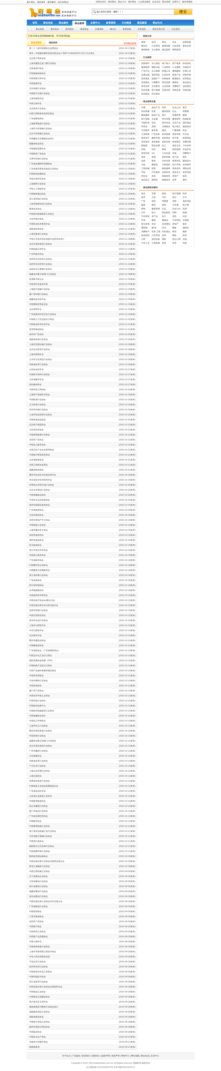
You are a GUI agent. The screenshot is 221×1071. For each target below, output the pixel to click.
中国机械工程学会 (37, 249)
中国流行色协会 (36, 841)
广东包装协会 (35, 580)
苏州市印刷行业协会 (38, 409)
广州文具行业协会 (37, 766)
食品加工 (145, 180)
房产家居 (176, 63)
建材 (185, 231)
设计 (154, 212)
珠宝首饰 (145, 224)
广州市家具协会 (36, 254)
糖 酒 (154, 228)
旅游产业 (176, 75)
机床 (154, 111)
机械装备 (187, 119)
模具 (185, 157)
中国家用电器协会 (37, 801)
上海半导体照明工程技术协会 (42, 951)
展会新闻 (166, 2)
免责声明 (115, 1056)
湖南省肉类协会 (36, 229)
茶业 (154, 122)
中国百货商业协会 (37, 615)
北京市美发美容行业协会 (40, 244)
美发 (143, 157)
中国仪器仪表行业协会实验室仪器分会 (46, 861)
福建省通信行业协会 (38, 891)
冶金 (143, 164)
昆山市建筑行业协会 (38, 806)
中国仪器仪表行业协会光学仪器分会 (45, 901)
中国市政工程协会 (37, 389)
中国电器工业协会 (37, 525)
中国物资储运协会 (37, 194)
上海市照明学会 (36, 354)
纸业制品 (145, 94)
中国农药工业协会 (37, 931)
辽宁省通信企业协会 (38, 876)
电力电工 (176, 126)
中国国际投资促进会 (38, 304)
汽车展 (175, 205)
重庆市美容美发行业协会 (40, 731)
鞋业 (185, 130)
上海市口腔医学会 (37, 625)
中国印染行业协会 (37, 700)
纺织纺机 (187, 63)
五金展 (155, 119)
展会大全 (122, 2)
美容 (154, 176)
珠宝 (164, 115)
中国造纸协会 (35, 685)
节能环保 (145, 122)
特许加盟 (166, 119)
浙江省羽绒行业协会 (38, 199)
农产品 (175, 157)
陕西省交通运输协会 (38, 856)
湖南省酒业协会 (36, 1017)
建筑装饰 (166, 111)
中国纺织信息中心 (37, 705)
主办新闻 (156, 49)
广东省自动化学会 (37, 791)
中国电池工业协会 (37, 992)
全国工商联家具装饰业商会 (41, 113)
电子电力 (166, 63)
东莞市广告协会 (36, 440)
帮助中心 (125, 1056)
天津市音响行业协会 (38, 158)
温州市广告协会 (36, 334)
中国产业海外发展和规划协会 (42, 670)
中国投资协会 (35, 911)
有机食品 (166, 231)
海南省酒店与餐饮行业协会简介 (43, 1007)
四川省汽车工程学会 (38, 1002)
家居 (164, 243)
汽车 (164, 197)
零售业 (144, 126)
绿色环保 (187, 75)
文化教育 (156, 86)
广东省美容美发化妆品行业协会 (43, 169)
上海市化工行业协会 (38, 726)
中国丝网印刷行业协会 (39, 851)
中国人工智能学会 (37, 189)
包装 (143, 161)
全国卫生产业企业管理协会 (41, 450)
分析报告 (176, 46)
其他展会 (145, 82)
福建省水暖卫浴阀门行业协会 (42, 274)
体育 (174, 243)
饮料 (164, 107)
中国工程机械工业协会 (39, 871)
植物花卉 (166, 180)
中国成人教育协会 (37, 555)
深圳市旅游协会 (36, 535)
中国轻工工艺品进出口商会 (41, 319)
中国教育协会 (35, 821)
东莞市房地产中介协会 (39, 520)
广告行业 (145, 71)
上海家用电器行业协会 (39, 123)
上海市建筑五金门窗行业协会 (42, 63)
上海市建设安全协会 (38, 530)
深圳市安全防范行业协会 (40, 259)
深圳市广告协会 (36, 921)
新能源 (144, 145)
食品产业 (156, 107)
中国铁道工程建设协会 (39, 997)
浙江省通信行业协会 (38, 886)
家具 (185, 107)
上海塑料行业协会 (37, 184)
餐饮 (174, 235)
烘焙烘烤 (176, 149)
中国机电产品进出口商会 (40, 665)
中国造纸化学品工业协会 (40, 971)
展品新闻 (166, 49)
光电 (174, 153)
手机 (143, 172)
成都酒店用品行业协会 (39, 1012)
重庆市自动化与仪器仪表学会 (42, 475)
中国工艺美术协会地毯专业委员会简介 (46, 239)
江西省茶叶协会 (36, 68)
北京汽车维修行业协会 (39, 133)
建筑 (154, 220)
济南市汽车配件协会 (38, 1042)
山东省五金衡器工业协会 (40, 796)
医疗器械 (156, 90)
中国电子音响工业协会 (39, 1022)
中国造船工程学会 (37, 78)
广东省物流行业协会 (38, 906)
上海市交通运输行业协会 (40, 344)
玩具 (154, 149)
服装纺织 (187, 126)
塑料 (164, 239)
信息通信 (187, 86)
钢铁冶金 (156, 67)
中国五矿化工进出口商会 (40, 655)
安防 (174, 216)
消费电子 (176, 86)
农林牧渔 (166, 78)
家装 (154, 161)
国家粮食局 (34, 1047)
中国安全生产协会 (37, 1037)
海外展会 (132, 2)
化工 (164, 145)
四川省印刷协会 (36, 585)
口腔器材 (166, 164)
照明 (154, 126)
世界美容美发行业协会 (39, 781)
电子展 (175, 138)
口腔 (143, 239)
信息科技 (166, 172)
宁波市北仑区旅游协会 (39, 500)
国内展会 (112, 2)
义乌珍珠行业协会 (37, 404)
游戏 (154, 157)
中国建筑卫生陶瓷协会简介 (41, 138)
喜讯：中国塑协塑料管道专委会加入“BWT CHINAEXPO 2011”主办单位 (61, 53)
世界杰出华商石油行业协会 (41, 485)
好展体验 (187, 42)
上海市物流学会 (36, 98)
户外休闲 (187, 145)
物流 (164, 130)
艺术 (185, 197)
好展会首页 (101, 2)
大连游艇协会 (35, 756)
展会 (164, 42)
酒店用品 (156, 75)
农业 (154, 224)
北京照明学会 (35, 309)
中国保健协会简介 (37, 716)
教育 (154, 205)
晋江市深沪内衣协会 (38, 550)
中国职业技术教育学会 (39, 224)
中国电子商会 (35, 926)
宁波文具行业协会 (37, 961)
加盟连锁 (187, 142)
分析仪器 (166, 161)
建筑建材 (176, 71)
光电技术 (187, 67)
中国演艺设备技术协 (38, 284)
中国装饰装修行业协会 (39, 434)
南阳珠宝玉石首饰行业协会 (41, 846)
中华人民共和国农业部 (39, 956)
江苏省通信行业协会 (38, 881)
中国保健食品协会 (37, 495)
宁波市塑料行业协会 (38, 680)
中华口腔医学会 (36, 630)
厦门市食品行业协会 (38, 811)
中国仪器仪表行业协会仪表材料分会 (45, 987)
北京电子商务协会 (37, 58)
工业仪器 (166, 153)
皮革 (174, 180)
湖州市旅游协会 (36, 540)
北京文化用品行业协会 (39, 490)
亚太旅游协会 (35, 545)
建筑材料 (176, 119)
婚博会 (155, 180)
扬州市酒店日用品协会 (39, 1027)
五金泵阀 (166, 86)
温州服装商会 (35, 384)
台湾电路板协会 (36, 590)
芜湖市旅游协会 (36, 329)
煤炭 (154, 168)
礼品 (174, 111)
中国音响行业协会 (37, 736)
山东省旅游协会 (36, 460)
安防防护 (145, 63)
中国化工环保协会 (37, 721)
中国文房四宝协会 (37, 179)
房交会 (144, 176)
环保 (143, 220)
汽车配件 (145, 130)
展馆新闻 (145, 49)
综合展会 (156, 94)
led (153, 153)
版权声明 (106, 1056)
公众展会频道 (144, 2)
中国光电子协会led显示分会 (42, 600)
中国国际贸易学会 (37, 148)
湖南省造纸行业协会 (38, 339)
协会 (174, 42)
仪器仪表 (166, 90)
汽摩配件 (156, 82)
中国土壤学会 (35, 941)
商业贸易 (166, 82)
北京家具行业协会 (37, 108)
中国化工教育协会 (37, 445)
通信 (185, 180)
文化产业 (176, 122)
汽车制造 (156, 172)
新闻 (143, 42)
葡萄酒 (144, 228)
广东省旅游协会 (36, 510)
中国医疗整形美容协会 (39, 455)
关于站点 (66, 1056)
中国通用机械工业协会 (39, 826)
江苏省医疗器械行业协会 (40, 836)
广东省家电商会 (36, 118)
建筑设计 (187, 161)
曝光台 (144, 46)
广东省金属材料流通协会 (40, 163)
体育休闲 (145, 86)
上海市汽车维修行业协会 (40, 128)
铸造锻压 (176, 142)
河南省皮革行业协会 (38, 364)
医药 (185, 176)
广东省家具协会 (36, 560)
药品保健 (145, 90)
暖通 (185, 115)
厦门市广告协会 (36, 690)
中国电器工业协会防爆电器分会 (43, 786)
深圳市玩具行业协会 (38, 966)
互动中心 (155, 1056)
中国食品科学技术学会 (39, 324)
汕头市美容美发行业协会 (40, 746)
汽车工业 (145, 243)
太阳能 (186, 220)
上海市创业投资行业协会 (40, 414)
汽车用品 (176, 220)
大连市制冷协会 (36, 219)
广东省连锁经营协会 (38, 816)
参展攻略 (166, 46)
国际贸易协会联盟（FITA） (41, 660)
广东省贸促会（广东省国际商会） (44, 650)
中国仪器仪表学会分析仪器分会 (43, 605)
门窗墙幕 (176, 130)
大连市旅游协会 (36, 515)
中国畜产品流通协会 (38, 936)
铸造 (174, 231)
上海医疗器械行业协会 (39, 289)
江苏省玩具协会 (36, 429)
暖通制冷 (176, 78)
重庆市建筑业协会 (37, 640)
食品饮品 (187, 82)
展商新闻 (176, 49)
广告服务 (76, 1056)
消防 (174, 201)
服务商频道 (187, 2)
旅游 (164, 193)
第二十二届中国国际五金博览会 (43, 48)
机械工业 (166, 71)
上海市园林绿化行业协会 (40, 204)
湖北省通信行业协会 (38, 896)
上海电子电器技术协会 (39, 394)
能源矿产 (156, 78)
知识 (154, 42)
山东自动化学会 (36, 369)
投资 (185, 208)
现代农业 (166, 122)
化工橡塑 (156, 71)
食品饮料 (145, 235)
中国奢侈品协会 (36, 645)
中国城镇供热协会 (37, 73)
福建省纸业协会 (36, 143)
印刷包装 (187, 90)
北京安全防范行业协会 (39, 349)
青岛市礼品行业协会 (38, 620)
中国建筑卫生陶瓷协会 (39, 570)
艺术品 (186, 134)
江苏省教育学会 (36, 379)
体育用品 (187, 172)
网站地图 (135, 1056)
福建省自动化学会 (37, 299)
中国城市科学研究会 (38, 595)
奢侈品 (175, 82)
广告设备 (156, 134)
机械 (185, 212)
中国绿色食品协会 (37, 419)
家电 (164, 149)
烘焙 (154, 201)
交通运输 (145, 75)
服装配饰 (145, 67)
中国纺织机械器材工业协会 (41, 214)
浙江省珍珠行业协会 (38, 575)
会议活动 (156, 2)
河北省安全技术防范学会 (40, 480)
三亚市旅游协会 (36, 916)
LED (143, 212)
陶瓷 (174, 228)
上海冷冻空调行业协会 (39, 771)
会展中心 (176, 2)
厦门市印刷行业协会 (38, 294)
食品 (143, 193)
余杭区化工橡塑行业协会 (40, 269)
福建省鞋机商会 (36, 470)
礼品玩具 (166, 75)
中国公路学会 (35, 103)
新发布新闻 (36, 42)
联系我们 (86, 1056)
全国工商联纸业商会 (38, 465)
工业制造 (166, 67)
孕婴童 (186, 111)
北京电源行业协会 (37, 88)
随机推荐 (53, 42)
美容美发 (145, 78)
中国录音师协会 (36, 675)
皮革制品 (187, 78)
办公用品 (156, 63)
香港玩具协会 (35, 209)
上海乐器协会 (35, 776)
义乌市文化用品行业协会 (40, 359)
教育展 (155, 130)
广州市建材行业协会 (38, 751)
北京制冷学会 (35, 635)
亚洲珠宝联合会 (36, 279)
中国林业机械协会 (37, 174)
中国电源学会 (35, 83)
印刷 (143, 149)
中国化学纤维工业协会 (39, 695)
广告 (143, 201)
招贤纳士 (96, 1056)
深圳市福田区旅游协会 (39, 505)
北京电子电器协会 (37, 424)
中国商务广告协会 (37, 153)
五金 (154, 197)
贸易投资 (176, 115)
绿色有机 (145, 153)
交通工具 (187, 71)
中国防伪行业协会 (37, 399)
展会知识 (145, 1056)
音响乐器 (176, 90)
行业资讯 (156, 46)
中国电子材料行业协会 (39, 374)
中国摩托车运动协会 (38, 565)
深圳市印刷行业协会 (38, 610)
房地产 (175, 176)
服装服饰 (166, 168)
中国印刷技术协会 (37, 976)
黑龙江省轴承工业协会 (39, 866)
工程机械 (145, 168)
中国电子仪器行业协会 (39, 93)
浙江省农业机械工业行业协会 (42, 831)
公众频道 (176, 67)
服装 (143, 205)
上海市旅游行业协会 (38, 234)
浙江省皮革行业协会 (38, 981)
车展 (143, 107)
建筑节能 (156, 138)
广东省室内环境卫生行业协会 (42, 314)
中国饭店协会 (35, 1032)
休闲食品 (145, 142)
